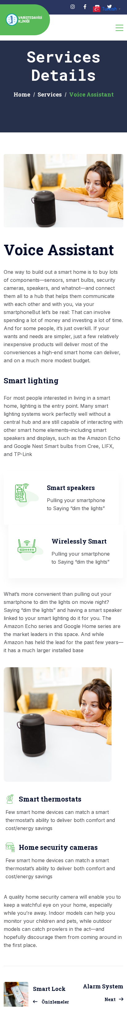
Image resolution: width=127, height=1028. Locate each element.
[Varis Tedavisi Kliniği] (25, 20)
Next (110, 999)
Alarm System (103, 986)
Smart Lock (49, 988)
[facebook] (85, 7)
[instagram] (72, 7)
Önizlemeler (55, 1002)
